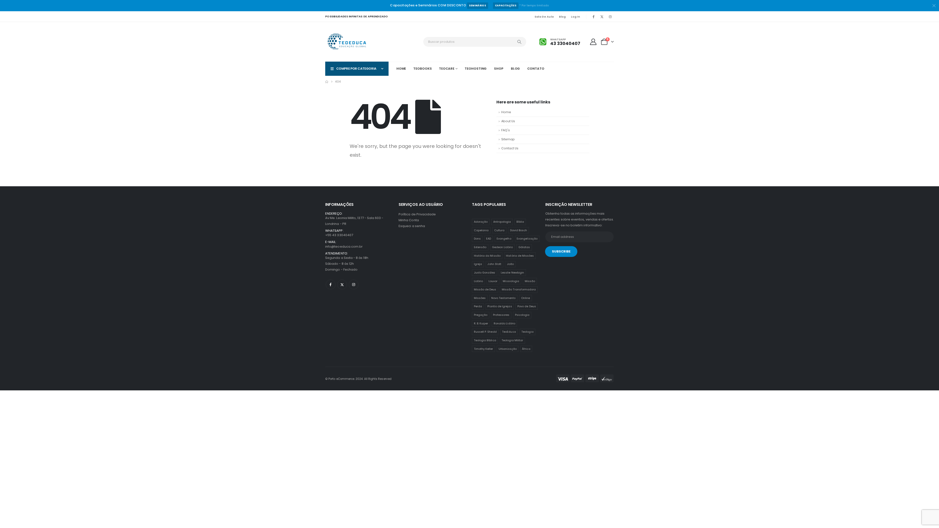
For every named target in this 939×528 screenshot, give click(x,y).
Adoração (481, 222)
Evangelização (527, 239)
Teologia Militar (512, 340)
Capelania (481, 230)
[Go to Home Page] (326, 82)
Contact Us (509, 148)
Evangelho (504, 239)
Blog (562, 17)
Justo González (484, 273)
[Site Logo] (347, 42)
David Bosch (518, 230)
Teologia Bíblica (485, 340)
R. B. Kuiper (481, 323)
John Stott (494, 264)
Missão (530, 281)
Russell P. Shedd (485, 332)
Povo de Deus (526, 306)
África (526, 349)
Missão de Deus (485, 289)
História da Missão (487, 256)
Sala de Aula (544, 17)
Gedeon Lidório (502, 247)
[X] (601, 16)
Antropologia (502, 222)
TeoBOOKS (422, 68)
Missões (480, 298)
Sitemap (508, 139)
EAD (488, 239)
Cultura (499, 230)
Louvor (493, 281)
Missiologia (511, 281)
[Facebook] (593, 16)
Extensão (480, 247)
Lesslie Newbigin (512, 273)
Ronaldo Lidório (504, 323)
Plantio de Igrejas (499, 306)
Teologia (527, 332)
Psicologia (522, 315)
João (510, 264)
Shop (498, 68)
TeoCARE (446, 68)
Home (401, 68)
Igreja (478, 264)
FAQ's (505, 130)
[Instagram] (610, 16)
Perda (478, 306)
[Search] (519, 42)
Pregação (481, 315)
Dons (477, 239)
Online (525, 298)
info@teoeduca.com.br (344, 246)
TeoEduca (509, 332)
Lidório (478, 281)
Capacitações (505, 5)
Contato (535, 68)
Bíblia (520, 222)
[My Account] (593, 42)
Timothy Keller (483, 349)
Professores (501, 315)
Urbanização (508, 349)
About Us (508, 121)
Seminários (477, 5)
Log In (575, 17)
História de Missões (520, 256)
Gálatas (524, 247)
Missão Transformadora (519, 289)
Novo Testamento (503, 298)
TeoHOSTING (476, 68)
